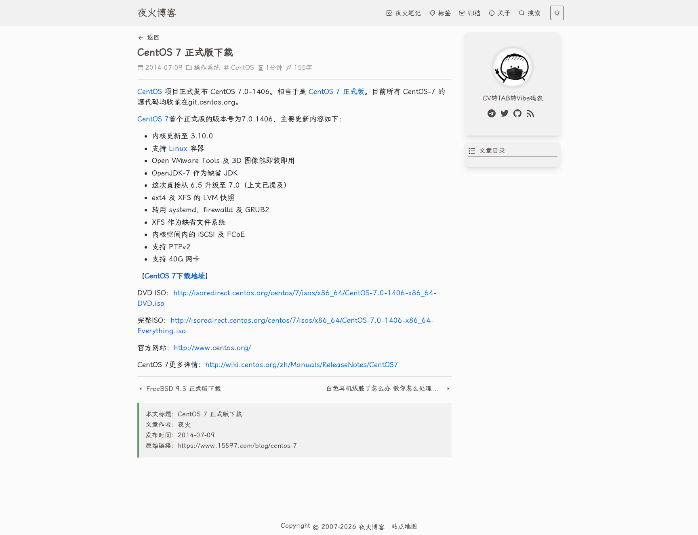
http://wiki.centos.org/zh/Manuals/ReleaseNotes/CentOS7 (301, 364)
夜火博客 (156, 13)
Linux (178, 148)
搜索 (532, 13)
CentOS (242, 67)
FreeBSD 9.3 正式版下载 (182, 389)
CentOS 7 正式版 (336, 91)
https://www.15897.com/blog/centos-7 (237, 445)
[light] (557, 13)
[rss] (532, 113)
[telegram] (493, 113)
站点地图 (404, 526)
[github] (519, 113)
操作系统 (207, 67)
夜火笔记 (407, 13)
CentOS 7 (153, 119)
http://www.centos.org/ (212, 347)
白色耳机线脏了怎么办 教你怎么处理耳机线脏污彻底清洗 (385, 388)
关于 (503, 13)
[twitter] (506, 113)
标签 (443, 13)
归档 (473, 13)
